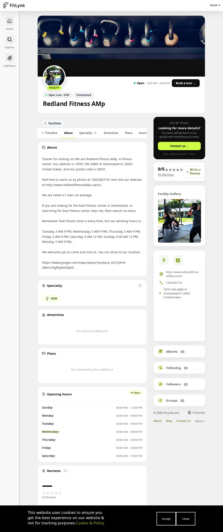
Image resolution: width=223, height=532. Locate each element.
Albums (172, 351)
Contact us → (179, 146)
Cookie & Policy (90, 522)
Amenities (111, 133)
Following (173, 367)
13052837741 (174, 283)
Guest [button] (213, 5)
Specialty (87, 133)
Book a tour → (186, 83)
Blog (169, 421)
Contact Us (183, 421)
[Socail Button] (164, 260)
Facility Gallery (169, 193)
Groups (171, 400)
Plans (128, 133)
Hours (143, 133)
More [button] (199, 421)
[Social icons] (178, 260)
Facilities (54, 123)
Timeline (51, 133)
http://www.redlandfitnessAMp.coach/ (182, 274)
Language (198, 412)
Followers (173, 384)
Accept (166, 519)
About (68, 133)
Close (185, 519)
